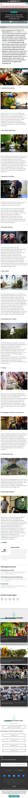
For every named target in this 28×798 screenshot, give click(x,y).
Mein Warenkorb (26, 4)
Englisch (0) (14, 735)
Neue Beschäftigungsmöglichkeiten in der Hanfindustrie (11, 639)
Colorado (15, 32)
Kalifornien (23, 32)
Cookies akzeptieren (14, 796)
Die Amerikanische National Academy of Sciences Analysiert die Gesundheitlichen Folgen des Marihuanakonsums (12, 661)
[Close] (26, 7)
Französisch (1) (14, 745)
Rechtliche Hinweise (17, 794)
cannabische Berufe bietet (7, 535)
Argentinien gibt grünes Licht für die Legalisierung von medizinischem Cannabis (13, 703)
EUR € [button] (20, 770)
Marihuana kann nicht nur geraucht (9, 113)
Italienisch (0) (14, 750)
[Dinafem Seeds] (14, 1)
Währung (17, 770)
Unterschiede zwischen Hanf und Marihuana (12, 576)
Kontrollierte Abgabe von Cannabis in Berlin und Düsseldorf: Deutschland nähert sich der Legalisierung (13, 682)
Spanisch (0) (14, 740)
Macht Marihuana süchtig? (7, 570)
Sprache (7, 770)
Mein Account (22, 4)
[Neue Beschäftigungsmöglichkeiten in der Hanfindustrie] (14, 629)
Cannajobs (5, 42)
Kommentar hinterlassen (14, 726)
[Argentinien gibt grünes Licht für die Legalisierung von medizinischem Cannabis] (14, 693)
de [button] (10, 770)
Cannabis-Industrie (8, 208)
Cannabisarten (4, 583)
